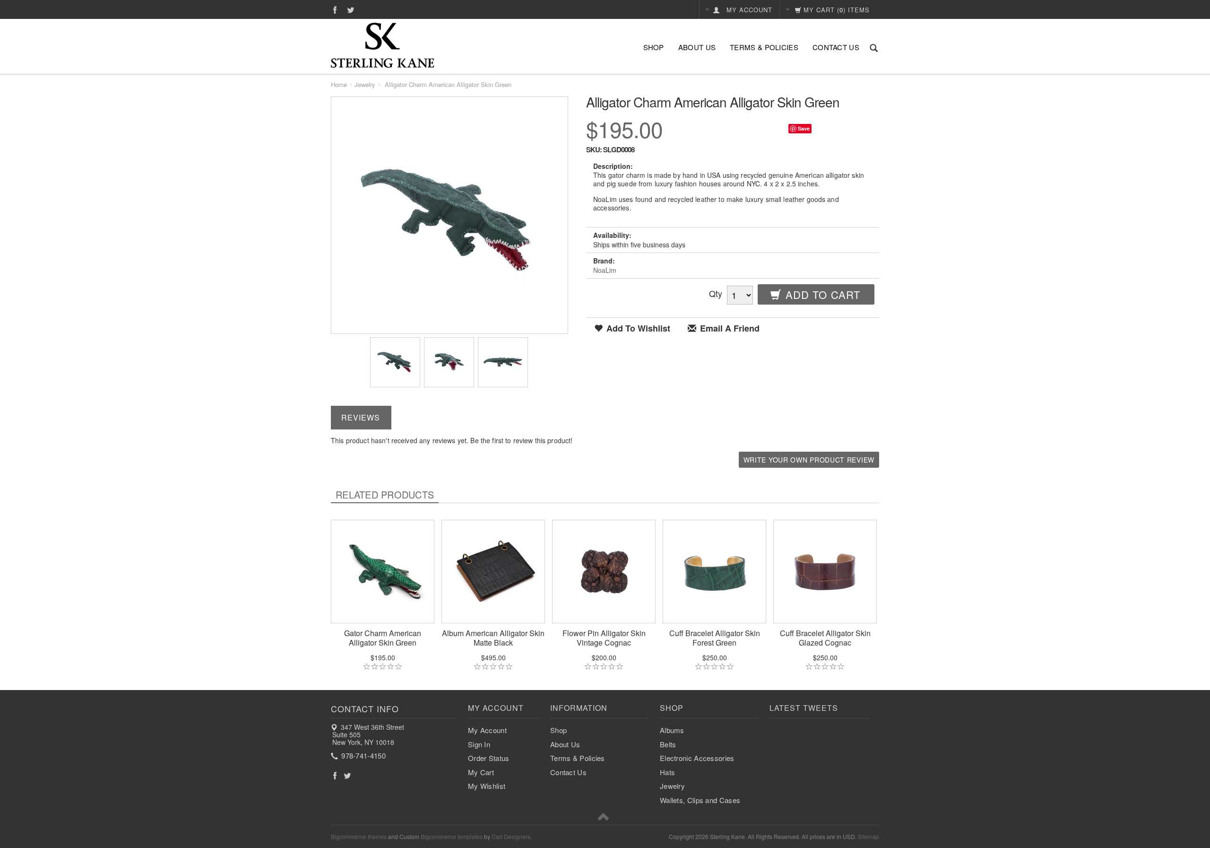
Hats (667, 772)
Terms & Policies (764, 47)
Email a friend (729, 328)
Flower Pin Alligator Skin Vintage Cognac (604, 638)
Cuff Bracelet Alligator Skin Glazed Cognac (825, 638)
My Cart (481, 772)
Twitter (351, 10)
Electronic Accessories (697, 758)
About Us (697, 47)
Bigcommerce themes (359, 836)
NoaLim (604, 270)
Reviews (360, 417)
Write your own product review (808, 459)
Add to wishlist (637, 328)
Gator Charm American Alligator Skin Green (382, 638)
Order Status (489, 758)
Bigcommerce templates (452, 836)
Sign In (479, 744)
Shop (653, 47)
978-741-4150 (362, 756)
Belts (668, 744)
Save (804, 128)
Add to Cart (821, 294)
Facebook (335, 10)
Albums (672, 730)
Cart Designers (511, 836)
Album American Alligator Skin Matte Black (493, 638)
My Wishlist (486, 786)
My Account (487, 730)
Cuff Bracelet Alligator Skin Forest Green (714, 638)
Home (339, 84)
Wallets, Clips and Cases (700, 800)
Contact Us (835, 47)
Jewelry (364, 84)
